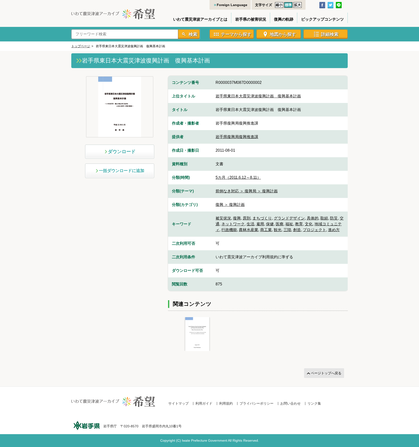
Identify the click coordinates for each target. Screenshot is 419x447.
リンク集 (314, 403)
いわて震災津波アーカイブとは (200, 19)
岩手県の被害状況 (250, 19)
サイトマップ (178, 403)
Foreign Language (232, 5)
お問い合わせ (290, 403)
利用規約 (226, 403)
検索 (192, 34)
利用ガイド (203, 403)
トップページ (80, 46)
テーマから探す (236, 34)
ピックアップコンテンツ (322, 19)
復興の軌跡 (283, 19)
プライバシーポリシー (257, 403)
